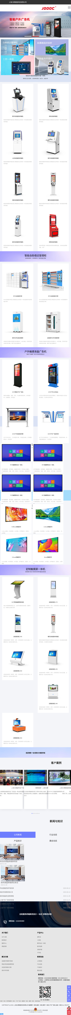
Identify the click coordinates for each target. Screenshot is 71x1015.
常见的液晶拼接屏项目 (8, 861)
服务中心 (4, 943)
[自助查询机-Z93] (53, 656)
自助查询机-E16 (17, 671)
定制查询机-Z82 (53, 703)
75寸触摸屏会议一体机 (16, 495)
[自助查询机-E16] (18, 657)
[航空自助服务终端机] (18, 225)
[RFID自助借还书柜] (53, 279)
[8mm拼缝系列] (48, 544)
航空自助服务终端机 (17, 242)
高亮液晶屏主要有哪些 (7, 896)
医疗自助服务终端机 (53, 158)
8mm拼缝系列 (48, 557)
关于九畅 (4, 937)
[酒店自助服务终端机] (18, 183)
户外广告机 (18, 1001)
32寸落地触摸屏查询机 (18, 602)
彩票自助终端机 (53, 242)
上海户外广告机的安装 (7, 900)
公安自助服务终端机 (17, 158)
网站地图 (45, 1010)
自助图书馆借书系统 (7, 961)
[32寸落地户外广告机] (18, 375)
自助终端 (39, 949)
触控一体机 (3, 1001)
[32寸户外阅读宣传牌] (18, 417)
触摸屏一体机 (25, 1001)
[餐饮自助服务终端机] (53, 183)
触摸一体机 (31, 1001)
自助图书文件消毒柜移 (53, 338)
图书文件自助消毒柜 (17, 338)
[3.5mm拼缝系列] (16, 544)
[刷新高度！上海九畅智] (11, 777)
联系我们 (4, 940)
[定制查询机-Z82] (53, 690)
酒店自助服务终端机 (17, 200)
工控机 (39, 940)
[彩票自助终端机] (53, 225)
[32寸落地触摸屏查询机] (18, 589)
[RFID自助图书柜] (18, 279)
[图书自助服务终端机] (18, 99)
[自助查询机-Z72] (53, 589)
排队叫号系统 (5, 970)
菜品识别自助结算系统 (8, 964)
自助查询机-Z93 (53, 669)
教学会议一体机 (41, 943)
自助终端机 (37, 1001)
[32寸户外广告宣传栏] (53, 417)
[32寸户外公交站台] (53, 375)
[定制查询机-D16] (18, 724)
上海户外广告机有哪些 (7, 908)
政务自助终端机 (53, 116)
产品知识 (39, 967)
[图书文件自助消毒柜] (18, 321)
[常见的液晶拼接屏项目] (12, 852)
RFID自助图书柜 (17, 296)
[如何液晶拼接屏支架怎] (13, 873)
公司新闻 (39, 961)
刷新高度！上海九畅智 (18, 788)
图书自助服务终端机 (17, 116)
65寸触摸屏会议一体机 (48, 465)
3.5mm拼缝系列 (16, 557)
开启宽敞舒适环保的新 (7, 888)
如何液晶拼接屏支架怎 (9, 882)
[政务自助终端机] (53, 99)
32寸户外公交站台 (53, 392)
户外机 (39, 952)
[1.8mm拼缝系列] (48, 514)
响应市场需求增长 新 (6, 892)
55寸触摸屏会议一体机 (16, 465)
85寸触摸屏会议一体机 (48, 495)
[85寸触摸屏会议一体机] (48, 483)
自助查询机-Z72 (53, 602)
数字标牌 (39, 946)
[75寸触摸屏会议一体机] (16, 483)
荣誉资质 (4, 946)
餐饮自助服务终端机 (53, 200)
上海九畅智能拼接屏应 (42, 788)
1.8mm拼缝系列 (48, 526)
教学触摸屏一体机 (10, 1001)
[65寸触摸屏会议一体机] (48, 452)
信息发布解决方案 (6, 967)
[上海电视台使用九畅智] (59, 777)
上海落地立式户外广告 (7, 904)
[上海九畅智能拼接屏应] (35, 777)
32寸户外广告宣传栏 (53, 434)
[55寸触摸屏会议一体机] (16, 452)
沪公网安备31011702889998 (35, 1012)
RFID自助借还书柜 (53, 296)
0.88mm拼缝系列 (16, 526)
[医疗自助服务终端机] (53, 141)
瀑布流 (39, 937)
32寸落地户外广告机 (17, 392)
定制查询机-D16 (17, 738)
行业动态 (39, 964)
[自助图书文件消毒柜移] (53, 321)
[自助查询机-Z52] (18, 623)
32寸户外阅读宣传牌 (17, 434)
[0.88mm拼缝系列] (16, 514)
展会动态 (39, 970)
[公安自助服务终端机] (18, 141)
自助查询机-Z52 (17, 636)
